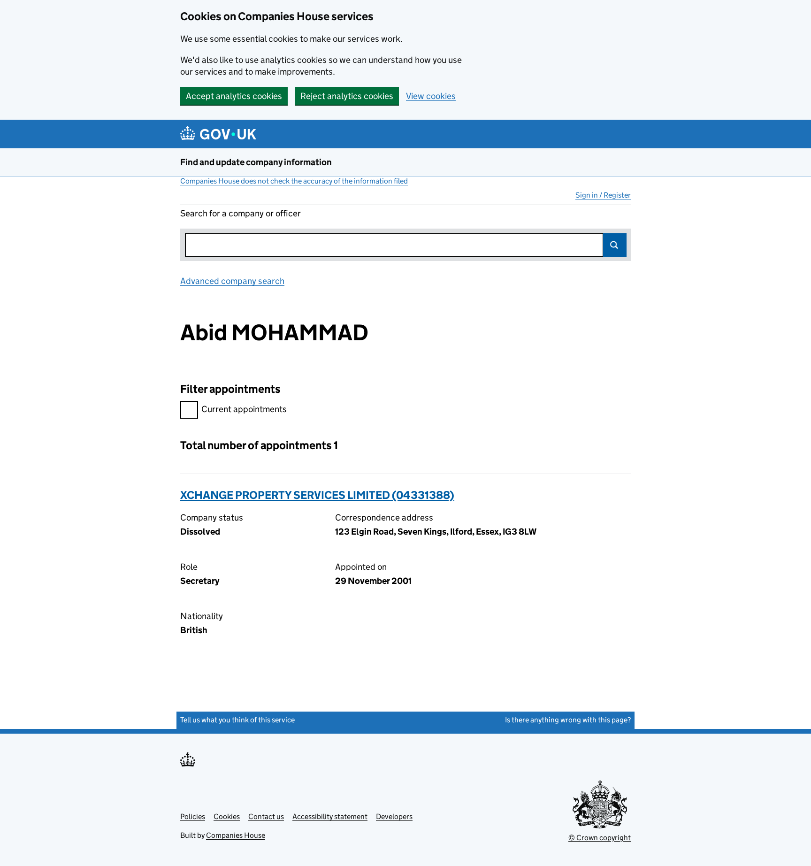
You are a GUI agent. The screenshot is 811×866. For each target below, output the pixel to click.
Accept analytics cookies (234, 96)
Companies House (235, 835)
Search (615, 245)
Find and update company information (256, 162)
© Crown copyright (599, 837)
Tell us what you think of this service (237, 719)
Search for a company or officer (240, 213)
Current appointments (244, 409)
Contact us (266, 816)
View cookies (431, 96)
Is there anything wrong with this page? (568, 719)
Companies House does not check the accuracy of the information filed (294, 180)
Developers (394, 816)
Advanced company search (232, 281)
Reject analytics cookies (346, 96)
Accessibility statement (329, 816)
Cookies (227, 816)
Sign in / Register (603, 195)
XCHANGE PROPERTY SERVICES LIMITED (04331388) (317, 495)
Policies (192, 816)
